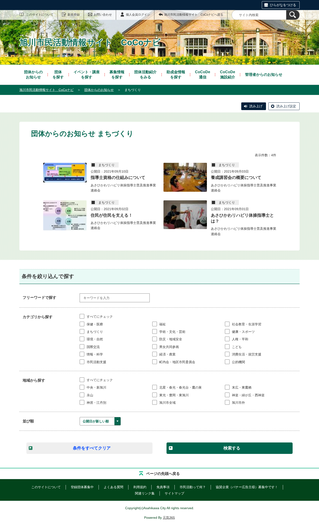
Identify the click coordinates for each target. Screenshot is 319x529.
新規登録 (73, 14)
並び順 (28, 421)
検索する (231, 448)
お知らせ (33, 74)
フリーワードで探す (39, 297)
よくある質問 (113, 487)
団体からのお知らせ (99, 90)
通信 (202, 74)
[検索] (293, 15)
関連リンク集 (145, 493)
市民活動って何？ (193, 487)
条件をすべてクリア (92, 448)
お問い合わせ (103, 14)
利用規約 (139, 487)
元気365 (169, 517)
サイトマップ (174, 493)
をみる (145, 74)
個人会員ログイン (138, 14)
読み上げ (255, 106)
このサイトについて (39, 14)
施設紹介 (227, 74)
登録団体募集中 (82, 487)
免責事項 (163, 487)
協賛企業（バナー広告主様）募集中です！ (247, 487)
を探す (58, 74)
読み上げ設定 (286, 106)
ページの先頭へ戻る (163, 474)
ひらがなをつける (283, 5)
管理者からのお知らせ (263, 75)
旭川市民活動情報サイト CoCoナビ (46, 90)
